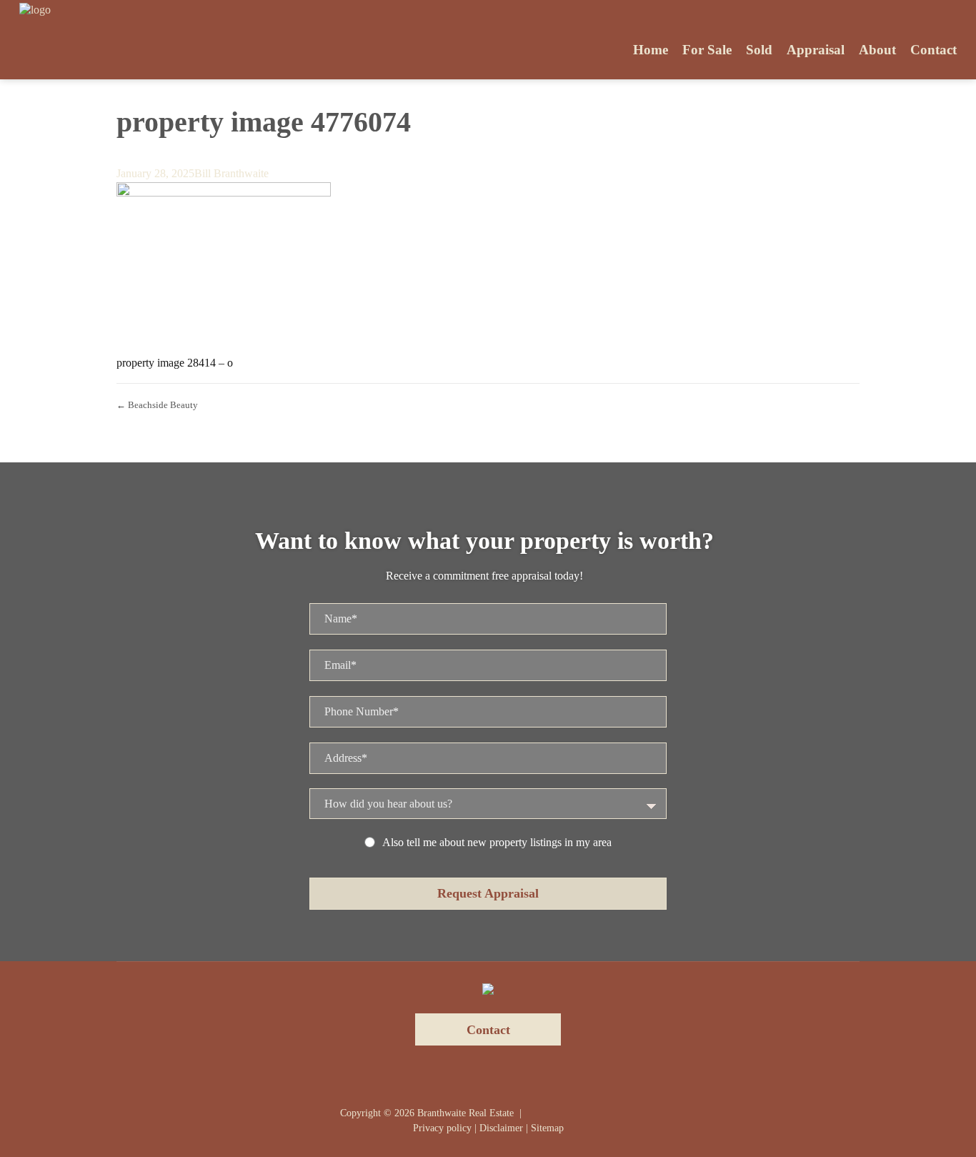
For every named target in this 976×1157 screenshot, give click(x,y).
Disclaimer (501, 1128)
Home (650, 49)
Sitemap (547, 1128)
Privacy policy (442, 1128)
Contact (933, 49)
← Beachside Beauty (157, 404)
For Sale (707, 49)
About (877, 49)
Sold (759, 49)
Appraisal (816, 49)
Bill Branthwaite (231, 173)
